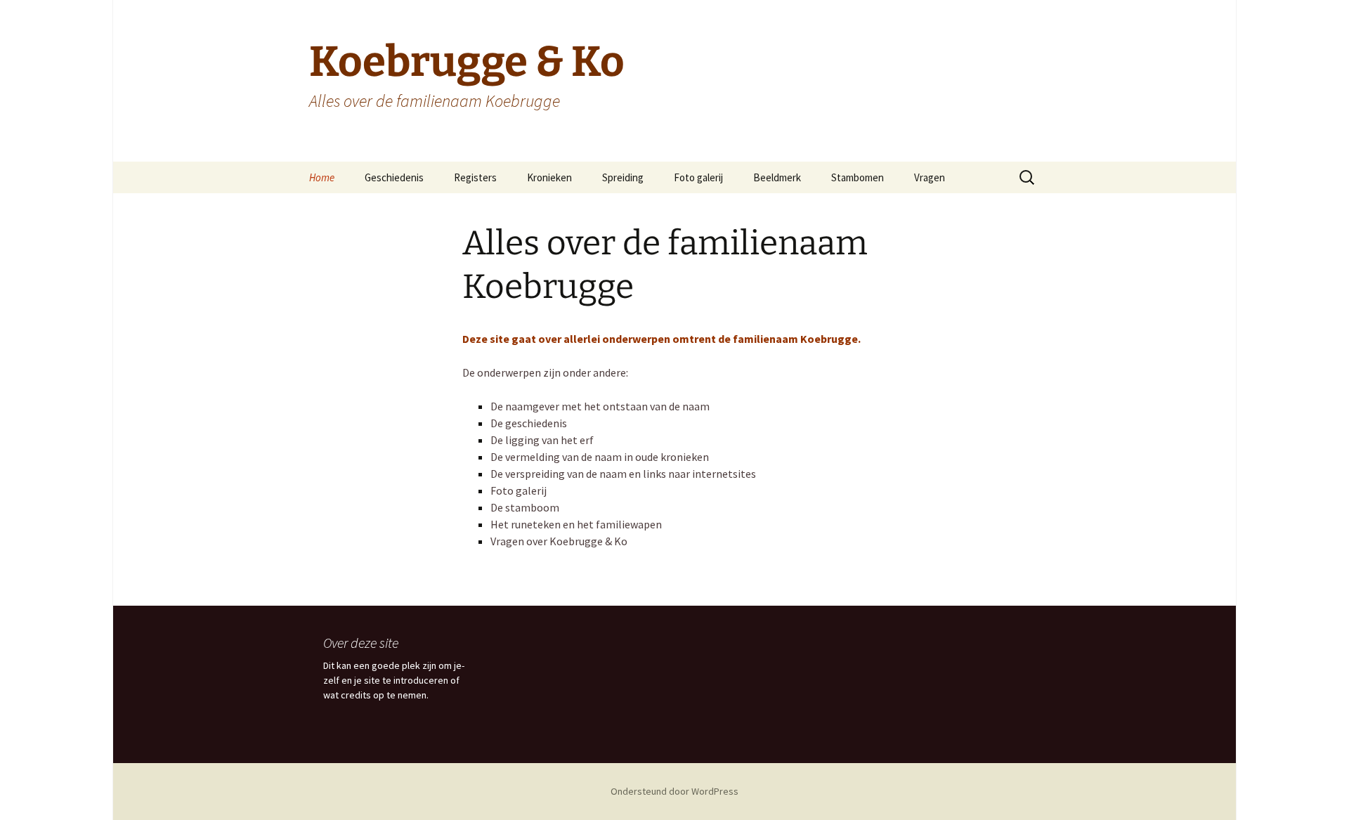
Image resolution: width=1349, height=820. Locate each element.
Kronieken (549, 177)
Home (321, 177)
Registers (475, 177)
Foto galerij (698, 177)
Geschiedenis (394, 177)
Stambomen (857, 177)
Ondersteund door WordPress (674, 791)
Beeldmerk (777, 177)
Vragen (929, 177)
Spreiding (623, 177)
